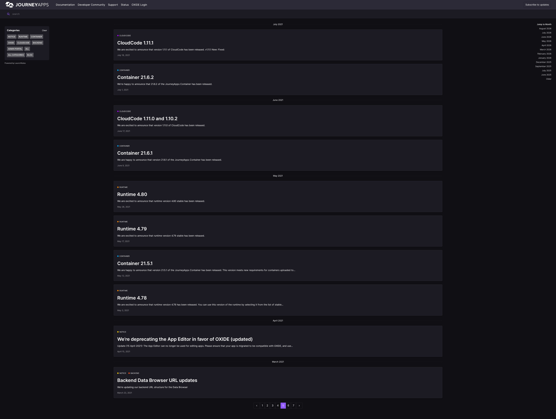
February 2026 (544, 53)
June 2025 (546, 74)
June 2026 (546, 37)
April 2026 (546, 45)
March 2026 (545, 49)
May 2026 (546, 41)
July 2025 (546, 70)
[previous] (256, 406)
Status (125, 4)
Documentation (65, 4)
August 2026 (545, 28)
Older (548, 79)
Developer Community (91, 4)
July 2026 (546, 32)
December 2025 (543, 62)
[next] (299, 406)
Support (113, 4)
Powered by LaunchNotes (15, 63)
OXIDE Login (139, 4)
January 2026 (544, 58)
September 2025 (543, 66)
